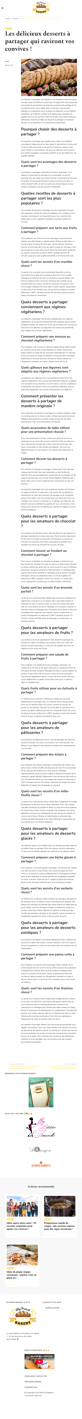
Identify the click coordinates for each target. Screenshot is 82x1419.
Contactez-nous (30, 1387)
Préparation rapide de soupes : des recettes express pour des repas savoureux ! (59, 1226)
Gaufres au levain (52, 1307)
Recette (8, 28)
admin (7, 61)
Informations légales (32, 1381)
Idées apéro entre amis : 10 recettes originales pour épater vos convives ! (21, 1226)
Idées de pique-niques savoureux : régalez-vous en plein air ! (21, 1275)
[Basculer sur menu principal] (3, 8)
